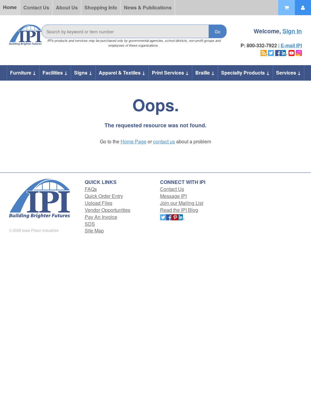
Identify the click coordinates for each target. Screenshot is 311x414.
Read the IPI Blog (179, 209)
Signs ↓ (83, 72)
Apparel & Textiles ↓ (122, 72)
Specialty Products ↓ (245, 72)
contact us (164, 141)
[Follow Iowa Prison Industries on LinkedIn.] (284, 52)
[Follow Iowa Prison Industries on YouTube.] (292, 52)
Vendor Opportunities (107, 209)
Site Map (94, 230)
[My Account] (303, 7)
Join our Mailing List (181, 202)
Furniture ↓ (23, 72)
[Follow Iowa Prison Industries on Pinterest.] (175, 216)
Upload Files (98, 202)
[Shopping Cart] (286, 7)
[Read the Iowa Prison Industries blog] (264, 52)
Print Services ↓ (170, 72)
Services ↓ (288, 72)
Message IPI (173, 195)
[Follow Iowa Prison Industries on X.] (271, 52)
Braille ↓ (205, 72)
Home (10, 7)
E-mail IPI (291, 45)
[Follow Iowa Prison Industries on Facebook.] (278, 52)
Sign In (292, 31)
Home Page (133, 141)
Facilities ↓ (55, 72)
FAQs (91, 188)
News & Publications (148, 7)
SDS (90, 223)
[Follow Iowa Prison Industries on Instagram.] (299, 52)
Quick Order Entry (104, 195)
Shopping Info (100, 7)
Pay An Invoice (101, 216)
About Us (67, 7)
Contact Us (36, 7)
